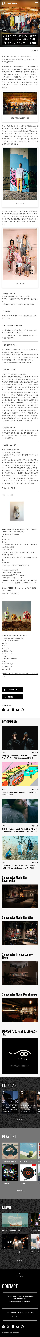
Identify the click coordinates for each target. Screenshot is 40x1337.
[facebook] (13, 711)
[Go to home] (10, 3)
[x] (8, 711)
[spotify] (3, 711)
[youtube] (17, 711)
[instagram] (22, 711)
